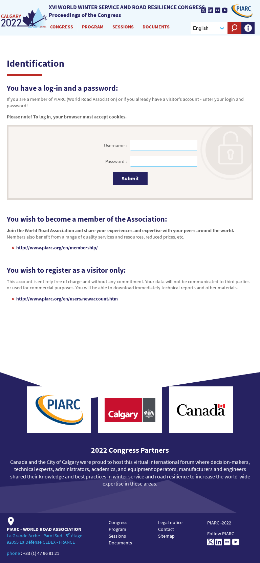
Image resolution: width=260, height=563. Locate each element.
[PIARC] (242, 11)
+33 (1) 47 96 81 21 (41, 553)
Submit (130, 178)
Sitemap (166, 536)
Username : (116, 145)
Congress (61, 27)
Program (93, 27)
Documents (156, 27)
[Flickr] (217, 10)
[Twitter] (203, 10)
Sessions (123, 27)
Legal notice (170, 522)
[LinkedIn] (210, 10)
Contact (166, 529)
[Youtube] (225, 10)
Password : (116, 161)
